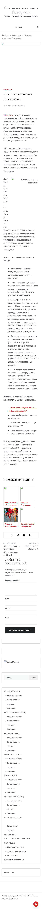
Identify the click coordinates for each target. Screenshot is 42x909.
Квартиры (10, 704)
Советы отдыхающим (15, 847)
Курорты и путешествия (16, 851)
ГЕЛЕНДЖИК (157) (12, 691)
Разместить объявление (14, 860)
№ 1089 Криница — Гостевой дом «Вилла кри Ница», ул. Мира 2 (11, 550)
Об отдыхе (8, 89)
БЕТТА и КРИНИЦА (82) (14, 796)
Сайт (7, 618)
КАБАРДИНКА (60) (11, 733)
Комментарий (11, 580)
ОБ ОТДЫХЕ (9, 843)
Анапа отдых (9, 872)
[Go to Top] (35, 904)
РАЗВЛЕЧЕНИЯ (10, 834)
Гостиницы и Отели (14, 695)
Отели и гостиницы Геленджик (21, 10)
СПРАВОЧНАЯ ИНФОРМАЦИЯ (17, 839)
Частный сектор (13, 700)
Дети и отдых (12, 855)
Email (8, 608)
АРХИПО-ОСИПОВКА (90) (15, 712)
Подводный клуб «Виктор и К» (31, 547)
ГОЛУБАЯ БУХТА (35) (13, 818)
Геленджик (8, 115)
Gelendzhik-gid (19, 105)
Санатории (11, 708)
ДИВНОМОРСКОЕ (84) (13, 754)
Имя (7, 599)
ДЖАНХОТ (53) (10, 775)
